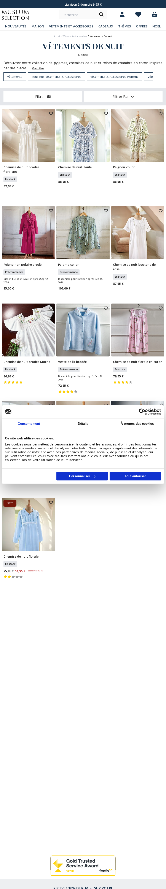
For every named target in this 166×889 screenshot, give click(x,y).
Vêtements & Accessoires (75, 36)
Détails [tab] (83, 423)
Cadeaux (105, 26)
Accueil (57, 36)
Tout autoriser (135, 476)
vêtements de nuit (101, 36)
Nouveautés (15, 26)
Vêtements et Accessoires (71, 26)
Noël (156, 26)
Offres (141, 26)
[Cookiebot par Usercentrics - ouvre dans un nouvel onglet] (142, 411)
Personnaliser (79, 476)
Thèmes (124, 26)
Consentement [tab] (29, 423)
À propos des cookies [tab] (137, 423)
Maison (38, 26)
